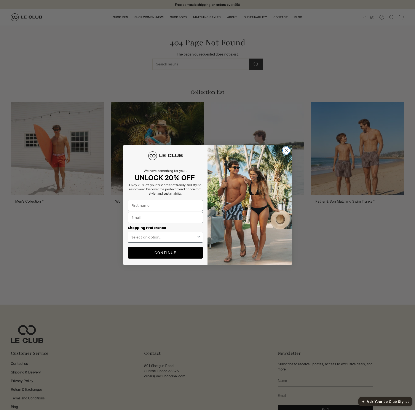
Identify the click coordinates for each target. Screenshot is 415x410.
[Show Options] (199, 237)
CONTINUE (165, 253)
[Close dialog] (286, 150)
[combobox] (164, 237)
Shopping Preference (147, 227)
